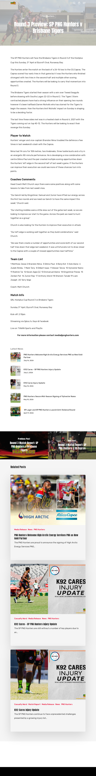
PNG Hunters (48, 16)
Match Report (34, 704)
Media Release (20, 530)
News (30, 530)
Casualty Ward (20, 619)
